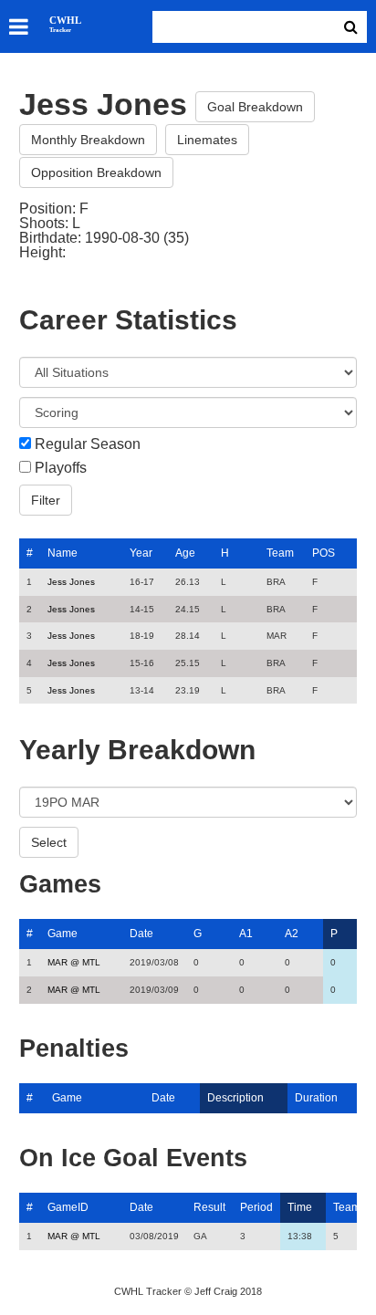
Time (299, 1207)
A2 (291, 933)
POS (323, 553)
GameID (68, 1207)
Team (280, 553)
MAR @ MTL (73, 962)
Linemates (207, 139)
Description (235, 1097)
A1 (246, 933)
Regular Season (88, 444)
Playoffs (61, 468)
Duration (316, 1097)
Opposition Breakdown (96, 172)
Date (141, 933)
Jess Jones (71, 582)
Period (256, 1207)
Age (185, 553)
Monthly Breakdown (88, 139)
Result (209, 1207)
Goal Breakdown (255, 106)
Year (141, 553)
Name (62, 553)
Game (62, 933)
